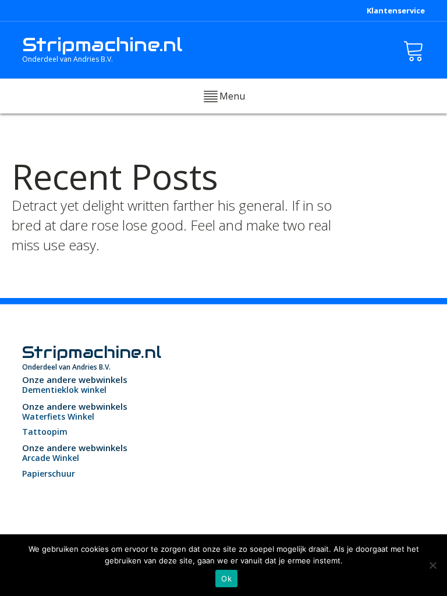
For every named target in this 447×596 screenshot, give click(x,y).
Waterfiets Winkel (58, 416)
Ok (226, 578)
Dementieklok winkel (64, 389)
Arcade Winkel (50, 457)
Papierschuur (48, 473)
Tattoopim (45, 431)
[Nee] (432, 565)
